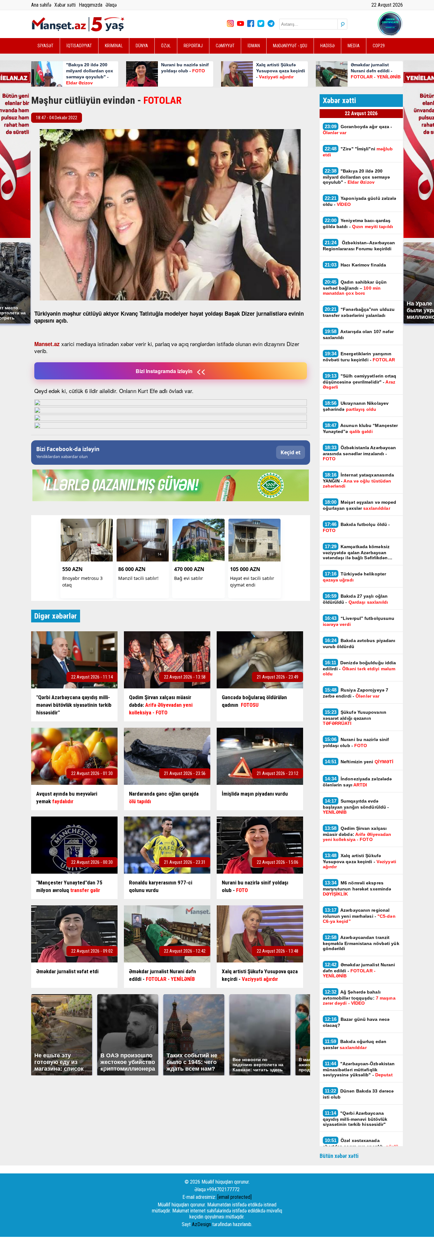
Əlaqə (111, 5)
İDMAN (254, 45)
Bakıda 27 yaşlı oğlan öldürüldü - (355, 599)
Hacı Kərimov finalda (355, 264)
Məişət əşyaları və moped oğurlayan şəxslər (360, 505)
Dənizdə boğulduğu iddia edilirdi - (359, 668)
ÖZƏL (166, 45)
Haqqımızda (90, 5)
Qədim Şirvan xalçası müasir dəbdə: (357, 833)
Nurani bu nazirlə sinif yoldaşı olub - (356, 742)
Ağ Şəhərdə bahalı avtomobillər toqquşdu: (359, 997)
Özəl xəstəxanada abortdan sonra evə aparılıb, (360, 1146)
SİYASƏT (45, 45)
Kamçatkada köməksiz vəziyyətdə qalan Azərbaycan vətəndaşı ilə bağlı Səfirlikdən (356, 552)
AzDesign (201, 1224)
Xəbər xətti (65, 5)
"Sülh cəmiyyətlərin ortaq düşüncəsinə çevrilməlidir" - (360, 381)
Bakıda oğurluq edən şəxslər (355, 1044)
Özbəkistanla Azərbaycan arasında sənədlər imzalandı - (359, 453)
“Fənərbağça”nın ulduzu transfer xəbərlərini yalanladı (359, 312)
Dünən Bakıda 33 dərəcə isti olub (358, 1094)
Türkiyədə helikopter (354, 576)
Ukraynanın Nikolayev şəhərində (356, 406)
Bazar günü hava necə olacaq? (356, 1022)
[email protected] (234, 1197)
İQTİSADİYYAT (79, 45)
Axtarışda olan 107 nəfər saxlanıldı (358, 334)
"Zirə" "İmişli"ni (358, 151)
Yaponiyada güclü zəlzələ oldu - (360, 201)
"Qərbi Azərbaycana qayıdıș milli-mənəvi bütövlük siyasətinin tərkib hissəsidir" (355, 1118)
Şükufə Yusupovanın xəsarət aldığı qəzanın (354, 717)
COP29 (379, 45)
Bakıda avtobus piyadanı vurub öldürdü (359, 643)
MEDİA (354, 45)
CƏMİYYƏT (225, 45)
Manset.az (47, 344)
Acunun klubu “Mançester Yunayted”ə (360, 428)
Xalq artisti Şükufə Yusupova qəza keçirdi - (359, 861)
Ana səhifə (41, 5)
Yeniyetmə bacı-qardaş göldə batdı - (359, 223)
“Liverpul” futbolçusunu (359, 621)
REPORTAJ (193, 45)
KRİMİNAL (114, 45)
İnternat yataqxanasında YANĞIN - (358, 480)
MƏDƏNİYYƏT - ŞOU (290, 45)
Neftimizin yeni (359, 761)
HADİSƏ (327, 45)
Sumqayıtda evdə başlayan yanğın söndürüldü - (356, 806)
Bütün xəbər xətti (339, 1155)
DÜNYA (142, 45)
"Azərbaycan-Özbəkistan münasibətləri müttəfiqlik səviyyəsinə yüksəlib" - (359, 1069)
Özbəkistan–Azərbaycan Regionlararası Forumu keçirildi (359, 245)
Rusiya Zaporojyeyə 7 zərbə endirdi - (356, 693)
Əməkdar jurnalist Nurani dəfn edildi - (359, 970)
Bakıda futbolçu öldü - (356, 527)
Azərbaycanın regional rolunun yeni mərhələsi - (359, 915)
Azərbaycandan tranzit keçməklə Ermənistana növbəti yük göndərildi (361, 943)
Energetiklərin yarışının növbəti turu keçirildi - (359, 356)
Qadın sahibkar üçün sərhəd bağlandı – (355, 287)
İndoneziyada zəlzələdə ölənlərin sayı (357, 781)
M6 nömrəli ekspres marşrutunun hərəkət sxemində (357, 888)
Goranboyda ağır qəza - (357, 129)
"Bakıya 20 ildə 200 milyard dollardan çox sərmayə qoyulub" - (356, 176)
